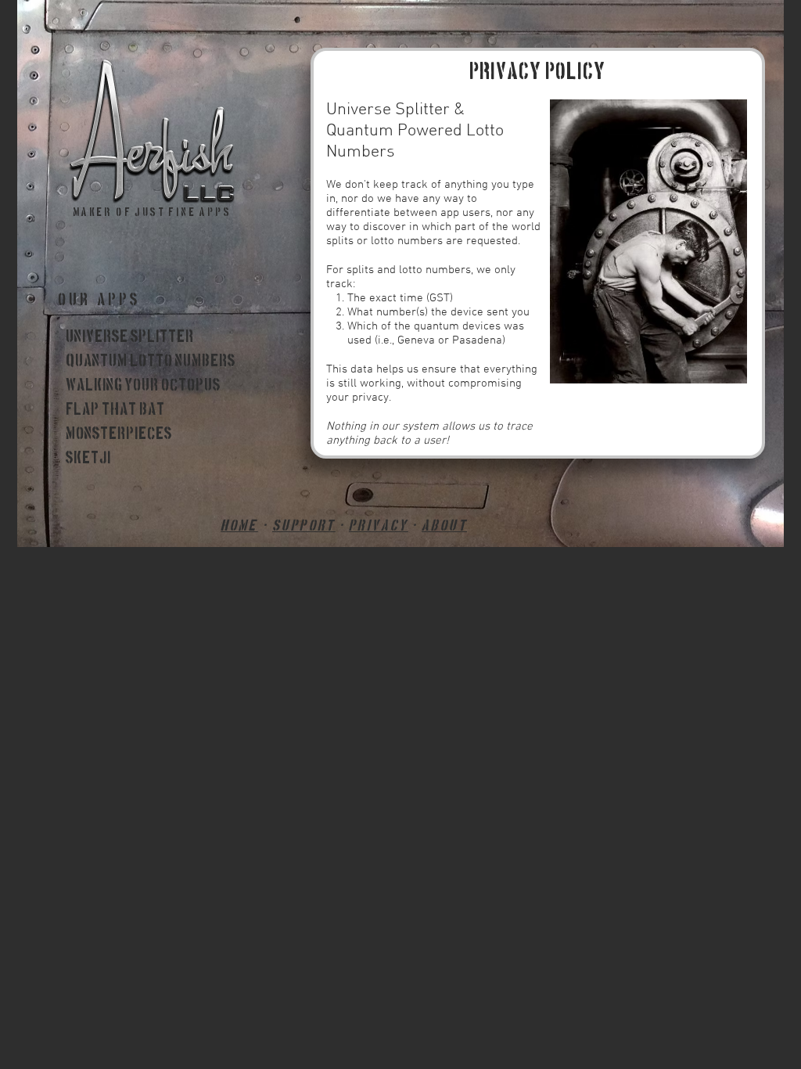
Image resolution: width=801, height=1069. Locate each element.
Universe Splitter (130, 337)
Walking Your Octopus (143, 386)
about (444, 526)
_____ (73, 483)
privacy (378, 526)
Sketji (88, 458)
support (304, 526)
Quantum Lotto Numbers (150, 361)
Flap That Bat (115, 410)
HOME (239, 526)
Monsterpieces (119, 434)
